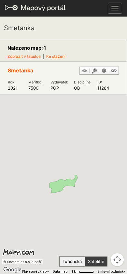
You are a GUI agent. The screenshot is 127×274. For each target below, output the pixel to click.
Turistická (72, 261)
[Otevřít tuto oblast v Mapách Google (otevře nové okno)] (12, 270)
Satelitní (96, 261)
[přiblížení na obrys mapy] (94, 71)
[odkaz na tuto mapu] (114, 71)
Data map (60, 271)
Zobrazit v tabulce (24, 56)
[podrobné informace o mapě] (104, 71)
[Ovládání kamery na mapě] (117, 259)
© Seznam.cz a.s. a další (22, 262)
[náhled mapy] (84, 71)
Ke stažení (55, 56)
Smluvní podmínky (111, 271)
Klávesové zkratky (35, 271)
